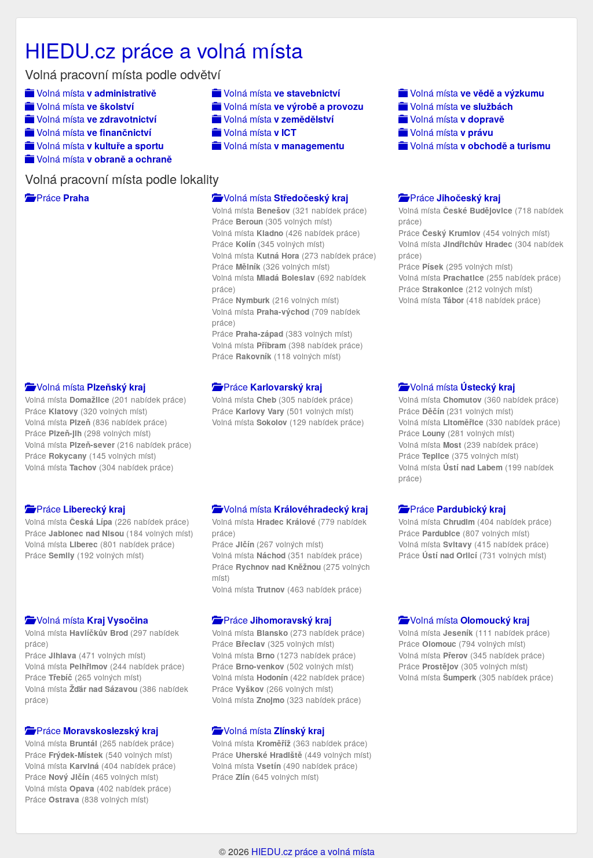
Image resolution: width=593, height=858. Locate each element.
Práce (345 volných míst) (268, 243)
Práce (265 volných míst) (83, 677)
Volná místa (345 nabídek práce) (471, 655)
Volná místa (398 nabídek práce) (287, 345)
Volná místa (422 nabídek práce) (288, 677)
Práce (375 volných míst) (458, 455)
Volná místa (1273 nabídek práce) (284, 655)
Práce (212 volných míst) (465, 288)
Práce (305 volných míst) (272, 221)
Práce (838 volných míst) (87, 799)
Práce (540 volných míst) (99, 754)
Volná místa (95, 93)
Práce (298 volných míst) (88, 433)
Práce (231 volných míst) (456, 411)
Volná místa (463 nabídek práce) (287, 589)
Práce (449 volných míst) (292, 754)
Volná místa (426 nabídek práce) (286, 232)
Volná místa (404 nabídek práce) (475, 521)
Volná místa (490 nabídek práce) (285, 765)
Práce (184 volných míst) (109, 533)
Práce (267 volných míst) (268, 544)
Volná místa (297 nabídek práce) (102, 638)
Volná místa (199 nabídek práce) (476, 472)
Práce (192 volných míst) (84, 555)
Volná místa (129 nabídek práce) (288, 422)
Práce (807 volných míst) (464, 533)
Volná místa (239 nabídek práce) (468, 444)
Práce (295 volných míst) (455, 266)
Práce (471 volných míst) (85, 655)
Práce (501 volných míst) (283, 411)
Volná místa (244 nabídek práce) (105, 666)
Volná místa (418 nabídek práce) (469, 299)
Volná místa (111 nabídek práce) (474, 632)
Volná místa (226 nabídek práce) (107, 521)
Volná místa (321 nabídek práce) (289, 210)
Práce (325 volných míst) (273, 643)
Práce (61, 197)
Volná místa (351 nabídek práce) (287, 555)
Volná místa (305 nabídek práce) (282, 399)
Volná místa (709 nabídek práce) (286, 316)
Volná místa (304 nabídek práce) (480, 249)
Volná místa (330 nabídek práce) (479, 422)
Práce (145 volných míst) (90, 455)
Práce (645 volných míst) (265, 776)
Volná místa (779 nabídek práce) (289, 526)
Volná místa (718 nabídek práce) (480, 215)
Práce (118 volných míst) (276, 356)
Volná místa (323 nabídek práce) (286, 699)
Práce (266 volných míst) (273, 688)
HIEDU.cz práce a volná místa (164, 49)
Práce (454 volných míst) (474, 232)
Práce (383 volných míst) (282, 333)
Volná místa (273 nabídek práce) (294, 255)
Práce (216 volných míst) (275, 299)
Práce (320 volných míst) (86, 411)
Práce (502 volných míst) (283, 666)
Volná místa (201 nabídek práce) (105, 399)
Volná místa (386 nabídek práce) (106, 694)
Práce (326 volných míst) (271, 266)
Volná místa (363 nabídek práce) (290, 743)
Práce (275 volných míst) (291, 572)
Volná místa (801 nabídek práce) (100, 544)
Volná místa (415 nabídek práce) (473, 544)
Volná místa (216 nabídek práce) (108, 444)
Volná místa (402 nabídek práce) (98, 788)
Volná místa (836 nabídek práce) (96, 422)
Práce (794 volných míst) (462, 643)
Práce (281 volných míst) (456, 433)
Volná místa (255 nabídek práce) (479, 277)
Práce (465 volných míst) (92, 776)
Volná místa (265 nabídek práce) (99, 743)
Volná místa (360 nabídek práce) (478, 399)
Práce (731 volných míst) (472, 555)
